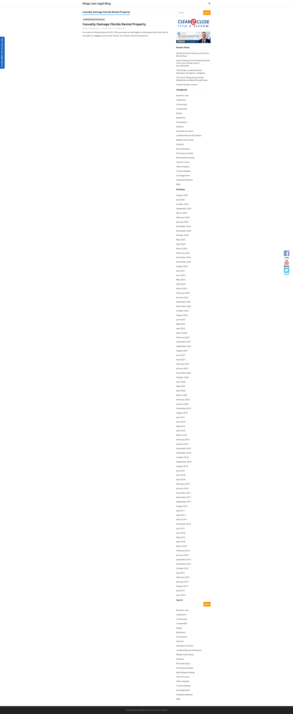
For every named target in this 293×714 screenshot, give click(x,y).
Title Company (182, 166)
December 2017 (183, 493)
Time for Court (182, 162)
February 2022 (183, 337)
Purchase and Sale (184, 153)
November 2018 (183, 452)
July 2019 (180, 417)
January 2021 (182, 368)
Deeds (179, 113)
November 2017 (183, 497)
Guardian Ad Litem (184, 131)
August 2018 (182, 466)
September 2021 (183, 346)
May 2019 (180, 426)
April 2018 (180, 479)
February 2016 (183, 550)
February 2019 (183, 439)
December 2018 (183, 448)
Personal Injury (183, 148)
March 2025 (181, 213)
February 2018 (183, 484)
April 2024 (180, 244)
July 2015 (180, 572)
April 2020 (180, 390)
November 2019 (183, 408)
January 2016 (182, 555)
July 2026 (180, 199)
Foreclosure (181, 122)
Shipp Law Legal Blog (96, 3)
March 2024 (181, 248)
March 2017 (181, 519)
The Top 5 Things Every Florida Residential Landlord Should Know (191, 79)
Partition (180, 144)
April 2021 (180, 359)
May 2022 (180, 324)
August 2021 (182, 350)
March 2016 (181, 546)
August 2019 (182, 413)
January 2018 (182, 488)
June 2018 (181, 475)
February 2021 (183, 364)
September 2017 (183, 501)
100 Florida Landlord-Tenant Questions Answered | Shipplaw (190, 71)
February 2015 (183, 577)
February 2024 (183, 253)
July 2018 (180, 470)
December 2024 (183, 226)
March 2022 (181, 333)
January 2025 (182, 222)
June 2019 (181, 421)
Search (179, 600)
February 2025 (183, 217)
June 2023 (181, 275)
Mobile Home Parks (185, 140)
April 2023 (180, 284)
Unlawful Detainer (184, 179)
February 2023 (183, 293)
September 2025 (183, 208)
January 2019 (182, 444)
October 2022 (182, 310)
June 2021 (181, 355)
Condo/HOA (181, 109)
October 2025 (182, 204)
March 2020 (181, 395)
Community (181, 104)
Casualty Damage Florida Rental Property (114, 24)
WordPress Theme (152, 710)
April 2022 (180, 328)
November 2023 (183, 261)
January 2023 (182, 297)
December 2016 (183, 524)
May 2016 (180, 537)
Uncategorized (183, 175)
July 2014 (180, 590)
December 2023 (183, 257)
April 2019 (180, 430)
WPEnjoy (164, 710)
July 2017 (180, 510)
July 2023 (180, 270)
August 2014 (182, 586)
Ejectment (180, 117)
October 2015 (182, 568)
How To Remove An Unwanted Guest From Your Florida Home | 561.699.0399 (193, 63)
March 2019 (181, 435)
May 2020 (180, 386)
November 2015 (183, 564)
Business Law (182, 95)
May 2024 (180, 239)
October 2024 (182, 235)
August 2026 (182, 195)
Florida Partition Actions (187, 84)
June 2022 (181, 319)
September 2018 (183, 461)
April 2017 (180, 515)
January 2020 (182, 404)
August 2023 (182, 266)
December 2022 (183, 301)
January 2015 (182, 581)
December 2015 (183, 559)
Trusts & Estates (183, 171)
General (180, 126)
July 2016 (180, 528)
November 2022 (183, 306)
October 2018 (182, 457)
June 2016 (181, 532)
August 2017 (182, 506)
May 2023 (180, 279)
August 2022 (182, 315)
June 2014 (181, 595)
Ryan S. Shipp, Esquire (91, 28)
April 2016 (180, 541)
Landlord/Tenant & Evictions (93, 19)
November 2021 (183, 341)
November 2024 (183, 230)
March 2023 (181, 288)
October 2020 (182, 377)
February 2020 (183, 399)
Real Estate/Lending (185, 157)
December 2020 (183, 373)
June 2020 (181, 381)
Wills (178, 184)
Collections (181, 100)
